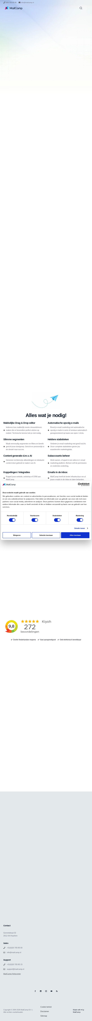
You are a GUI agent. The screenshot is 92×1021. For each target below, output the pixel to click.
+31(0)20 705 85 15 (14, 964)
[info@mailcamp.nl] (19, 2)
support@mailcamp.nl (15, 969)
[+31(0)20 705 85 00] (4, 948)
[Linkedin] (40, 991)
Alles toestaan (75, 535)
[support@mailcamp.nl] (4, 969)
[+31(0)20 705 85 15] (4, 964)
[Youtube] (51, 991)
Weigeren (17, 535)
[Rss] (56, 991)
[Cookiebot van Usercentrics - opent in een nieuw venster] (79, 484)
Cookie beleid (45, 1007)
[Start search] (81, 8)
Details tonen (79, 528)
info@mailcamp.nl (27, 2)
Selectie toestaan (46, 535)
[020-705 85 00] (4, 2)
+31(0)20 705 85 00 (14, 948)
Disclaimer (44, 1011)
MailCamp (76, 1012)
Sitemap (43, 1016)
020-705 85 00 (11, 2)
